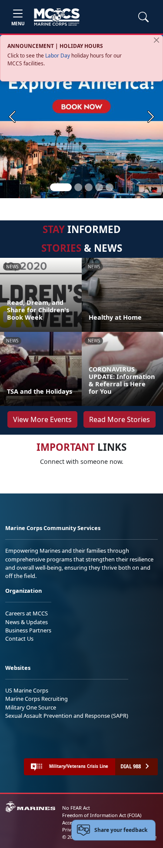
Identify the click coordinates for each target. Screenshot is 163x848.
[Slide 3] (89, 187)
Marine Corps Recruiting (36, 699)
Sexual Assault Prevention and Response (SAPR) (66, 716)
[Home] (57, 17)
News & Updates (26, 622)
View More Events (42, 419)
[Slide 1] (61, 187)
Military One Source (30, 707)
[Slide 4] (99, 187)
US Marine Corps (26, 690)
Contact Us (19, 638)
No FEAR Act (76, 807)
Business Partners (28, 630)
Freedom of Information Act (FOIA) (101, 815)
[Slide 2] (78, 187)
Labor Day (57, 55)
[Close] (156, 40)
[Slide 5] (109, 187)
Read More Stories (119, 419)
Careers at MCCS (26, 613)
